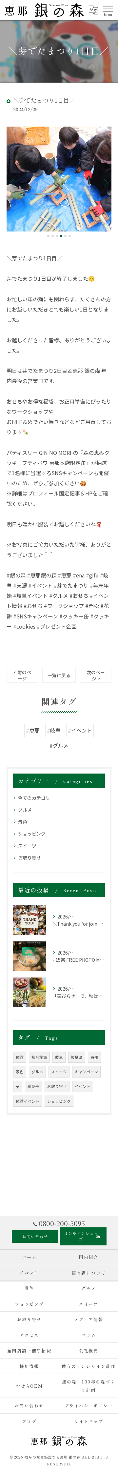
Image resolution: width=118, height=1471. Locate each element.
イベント (82, 1086)
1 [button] (48, 236)
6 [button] (70, 236)
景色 (22, 821)
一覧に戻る (59, 675)
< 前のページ (22, 675)
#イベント (80, 730)
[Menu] (107, 10)
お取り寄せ (29, 857)
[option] (59, 179)
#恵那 (33, 730)
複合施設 (39, 1057)
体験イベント (27, 1101)
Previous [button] (13, 182)
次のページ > (96, 675)
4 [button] (61, 236)
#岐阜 (54, 730)
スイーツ (27, 845)
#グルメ (59, 745)
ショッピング (32, 833)
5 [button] (65, 236)
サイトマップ (89, 1421)
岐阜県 (77, 1057)
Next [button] (104, 182)
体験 (20, 1057)
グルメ (25, 809)
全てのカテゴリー (36, 798)
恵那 (94, 1057)
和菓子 (33, 1086)
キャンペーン (86, 1071)
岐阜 (59, 1057)
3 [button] (57, 236)
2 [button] (52, 236)
